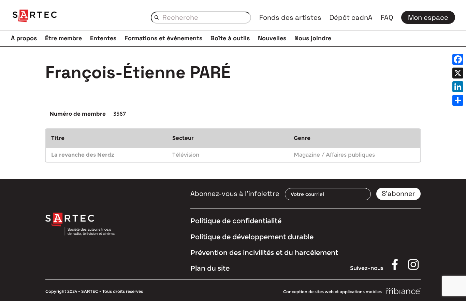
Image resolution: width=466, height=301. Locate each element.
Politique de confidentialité (235, 221)
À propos (24, 38)
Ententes (103, 38)
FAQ (387, 17)
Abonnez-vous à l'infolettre (234, 193)
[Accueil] (35, 17)
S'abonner (398, 193)
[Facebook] (458, 59)
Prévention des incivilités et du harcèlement (264, 252)
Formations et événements (163, 38)
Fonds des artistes (290, 17)
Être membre (63, 38)
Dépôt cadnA (351, 17)
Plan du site (210, 268)
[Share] (458, 100)
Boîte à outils (230, 38)
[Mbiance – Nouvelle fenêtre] (404, 291)
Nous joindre (312, 38)
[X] (458, 73)
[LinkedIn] (458, 87)
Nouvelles (272, 38)
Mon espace (428, 17)
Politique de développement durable (252, 237)
